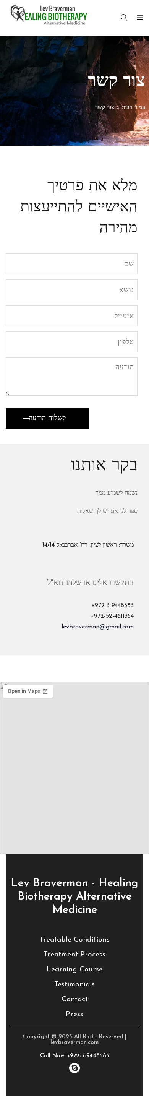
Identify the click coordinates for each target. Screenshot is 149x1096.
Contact (75, 999)
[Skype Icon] (74, 1068)
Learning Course (75, 969)
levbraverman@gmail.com (98, 627)
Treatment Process (74, 954)
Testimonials (74, 984)
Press (74, 1014)
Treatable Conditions (74, 939)
